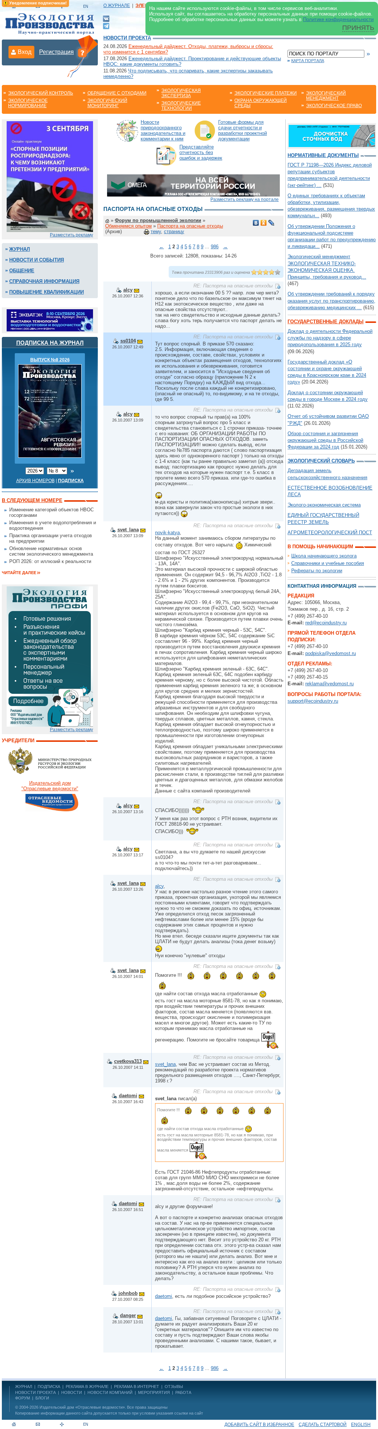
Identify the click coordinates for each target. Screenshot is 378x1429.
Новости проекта (127, 38)
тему (156, 231)
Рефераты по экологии (316, 570)
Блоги (42, 1398)
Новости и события (36, 260)
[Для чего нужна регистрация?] (82, 52)
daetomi (128, 1095)
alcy (128, 290)
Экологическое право (334, 105)
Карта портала (307, 60)
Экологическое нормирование (28, 103)
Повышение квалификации (46, 292)
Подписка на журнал (50, 343)
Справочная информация (44, 281)
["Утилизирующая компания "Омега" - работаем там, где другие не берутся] (193, 185)
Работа (183, 1392)
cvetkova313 (128, 1061)
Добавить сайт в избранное (259, 1424)
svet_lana (128, 529)
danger (128, 1315)
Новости (71, 1392)
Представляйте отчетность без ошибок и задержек (200, 152)
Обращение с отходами (117, 93)
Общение (21, 270)
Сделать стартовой (323, 1424)
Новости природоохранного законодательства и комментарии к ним (163, 130)
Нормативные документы (323, 155)
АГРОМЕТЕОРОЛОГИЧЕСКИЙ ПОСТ (330, 532)
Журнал (19, 249)
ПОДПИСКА (49, 1386)
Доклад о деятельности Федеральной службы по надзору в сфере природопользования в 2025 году (330, 337)
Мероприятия (154, 1392)
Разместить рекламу (71, 235)
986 (215, 246)
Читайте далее (19, 572)
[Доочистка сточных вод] (332, 135)
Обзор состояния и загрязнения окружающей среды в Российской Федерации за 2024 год (325, 440)
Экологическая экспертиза (181, 93)
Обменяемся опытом (128, 226)
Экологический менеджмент (326, 96)
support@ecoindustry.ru (313, 701)
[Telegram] (106, 25)
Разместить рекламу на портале (244, 199)
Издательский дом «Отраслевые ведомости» (82, 1407)
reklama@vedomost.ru (329, 683)
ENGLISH (361, 1424)
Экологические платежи (265, 93)
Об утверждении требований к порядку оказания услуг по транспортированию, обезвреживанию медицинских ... (331, 300)
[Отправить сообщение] (136, 290)
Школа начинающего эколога (324, 556)
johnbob (128, 1293)
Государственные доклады (326, 321)
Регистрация (56, 52)
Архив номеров (35, 480)
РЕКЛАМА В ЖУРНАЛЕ (87, 1386)
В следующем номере (32, 500)
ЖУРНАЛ (23, 1386)
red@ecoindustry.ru (326, 622)
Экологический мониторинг (107, 103)
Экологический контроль (40, 93)
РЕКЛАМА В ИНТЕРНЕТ (136, 1386)
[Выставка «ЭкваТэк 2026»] (50, 320)
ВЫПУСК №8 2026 (50, 359)
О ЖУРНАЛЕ (116, 5)
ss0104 (128, 341)
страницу (174, 231)
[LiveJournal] (271, 223)
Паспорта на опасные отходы (190, 226)
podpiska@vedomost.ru (330, 653)
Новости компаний (110, 1392)
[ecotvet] (50, 656)
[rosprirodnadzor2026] (50, 176)
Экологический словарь (321, 461)
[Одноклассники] (264, 223)
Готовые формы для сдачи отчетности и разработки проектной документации (242, 130)
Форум (22, 1398)
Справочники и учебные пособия (327, 563)
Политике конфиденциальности (338, 19)
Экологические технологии (181, 105)
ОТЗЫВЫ (174, 1386)
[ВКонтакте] (106, 18)
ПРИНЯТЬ (358, 27)
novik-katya (167, 532)
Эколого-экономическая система (324, 505)
